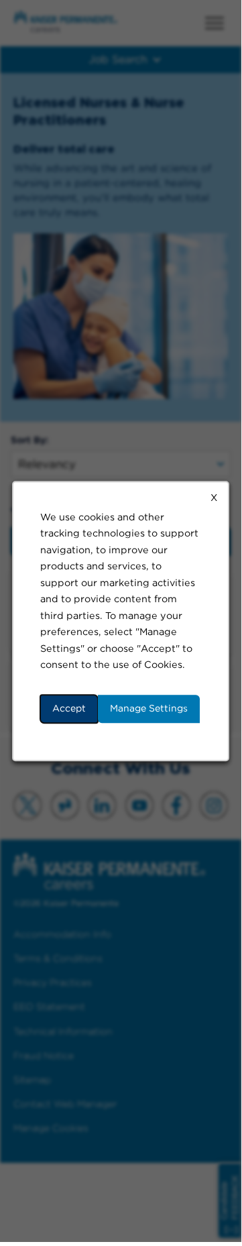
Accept (69, 708)
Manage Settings (149, 708)
